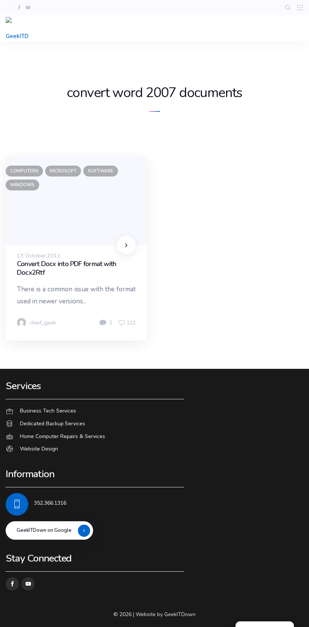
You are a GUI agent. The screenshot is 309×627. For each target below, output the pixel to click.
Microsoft (63, 171)
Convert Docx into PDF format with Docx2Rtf (66, 268)
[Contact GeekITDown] (154, 411)
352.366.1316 (50, 503)
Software (100, 171)
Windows (22, 185)
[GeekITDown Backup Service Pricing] (154, 423)
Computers (24, 171)
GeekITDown (180, 614)
